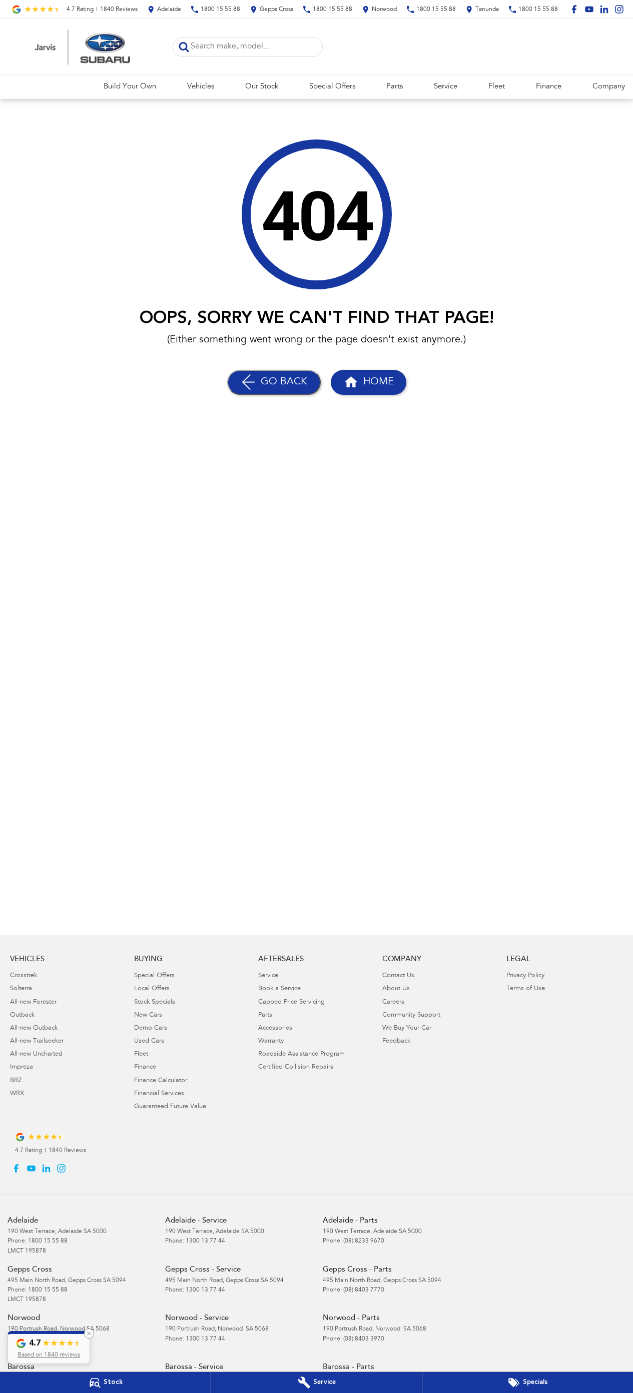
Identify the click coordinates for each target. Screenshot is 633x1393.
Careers (393, 1002)
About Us (396, 989)
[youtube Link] (589, 9)
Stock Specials (154, 1002)
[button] (49, 1347)
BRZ (16, 1081)
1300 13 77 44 (205, 1241)
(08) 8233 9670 (363, 1241)
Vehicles (200, 86)
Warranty (271, 1041)
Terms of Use (525, 989)
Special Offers (332, 86)
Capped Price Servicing (291, 1002)
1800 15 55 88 (48, 1241)
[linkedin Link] (604, 9)
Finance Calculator (160, 1081)
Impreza (21, 1067)
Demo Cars (150, 1028)
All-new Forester (33, 1002)
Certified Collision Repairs (295, 1067)
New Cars (148, 1015)
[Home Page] (83, 46)
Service (445, 86)
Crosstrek (23, 976)
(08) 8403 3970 (363, 1339)
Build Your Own (130, 86)
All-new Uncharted (36, 1054)
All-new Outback (34, 1028)
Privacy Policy (525, 976)
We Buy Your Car (406, 1028)
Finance (548, 86)
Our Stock (261, 86)
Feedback (396, 1041)
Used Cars (149, 1041)
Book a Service (279, 989)
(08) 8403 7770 (363, 1290)
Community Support (411, 1015)
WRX (17, 1094)
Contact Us (398, 976)
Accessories (275, 1028)
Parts (394, 86)
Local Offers (152, 989)
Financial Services (159, 1094)
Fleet (496, 86)
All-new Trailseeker (37, 1041)
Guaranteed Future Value (170, 1107)
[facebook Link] (574, 9)
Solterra (21, 989)
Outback (22, 1015)
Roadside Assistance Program (301, 1054)
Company (608, 86)
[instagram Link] (619, 9)
